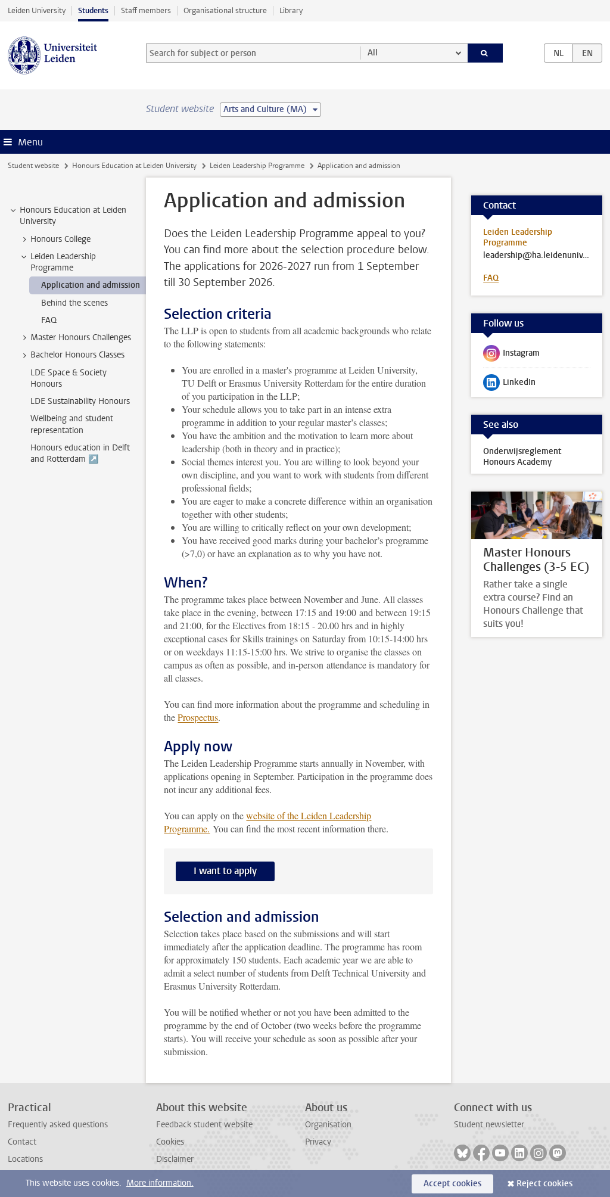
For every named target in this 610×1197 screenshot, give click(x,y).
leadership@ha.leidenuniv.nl (536, 255)
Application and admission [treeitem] (90, 285)
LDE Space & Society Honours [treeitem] (68, 378)
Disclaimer (175, 1159)
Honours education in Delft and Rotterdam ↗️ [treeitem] (80, 453)
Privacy (318, 1142)
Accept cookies (452, 1183)
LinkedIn (509, 385)
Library (291, 10)
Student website (33, 165)
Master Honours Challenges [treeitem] (80, 337)
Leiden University (37, 10)
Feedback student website (204, 1124)
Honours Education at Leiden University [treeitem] (73, 215)
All (373, 52)
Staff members (146, 10)
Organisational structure (225, 10)
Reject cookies (544, 1183)
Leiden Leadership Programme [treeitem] (63, 262)
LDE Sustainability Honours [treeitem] (80, 401)
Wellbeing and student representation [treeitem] (71, 424)
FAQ (491, 278)
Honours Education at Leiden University (134, 165)
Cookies (170, 1142)
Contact (22, 1142)
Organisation (328, 1124)
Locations (25, 1159)
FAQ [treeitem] (49, 320)
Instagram (511, 355)
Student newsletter (489, 1124)
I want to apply (225, 871)
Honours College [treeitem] (60, 239)
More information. (160, 1183)
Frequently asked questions (58, 1124)
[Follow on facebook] (481, 1153)
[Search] (485, 53)
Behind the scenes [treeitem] (74, 303)
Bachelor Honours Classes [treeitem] (77, 354)
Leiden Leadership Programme (257, 165)
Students (93, 10)
